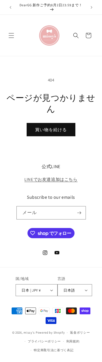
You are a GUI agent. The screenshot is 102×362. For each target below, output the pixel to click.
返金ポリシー (80, 332)
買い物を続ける (51, 129)
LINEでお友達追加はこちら (50, 179)
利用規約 (73, 341)
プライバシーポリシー (44, 341)
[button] (11, 35)
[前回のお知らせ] (10, 7)
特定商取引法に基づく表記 (53, 350)
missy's (30, 332)
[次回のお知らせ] (91, 7)
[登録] (79, 212)
